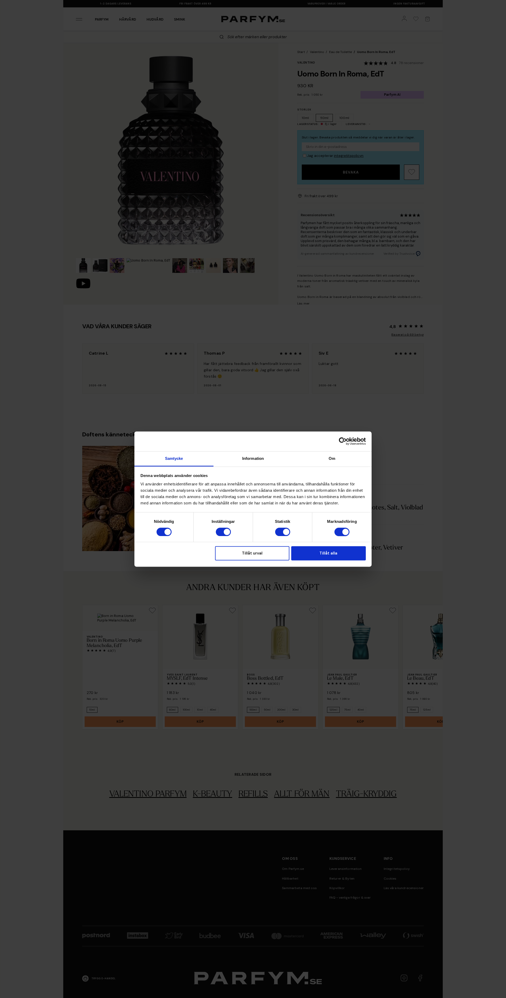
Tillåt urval (252, 553)
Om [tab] (332, 458)
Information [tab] (253, 458)
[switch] (223, 532)
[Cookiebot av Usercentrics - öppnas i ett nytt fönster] (343, 441)
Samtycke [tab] (174, 458)
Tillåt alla (328, 553)
